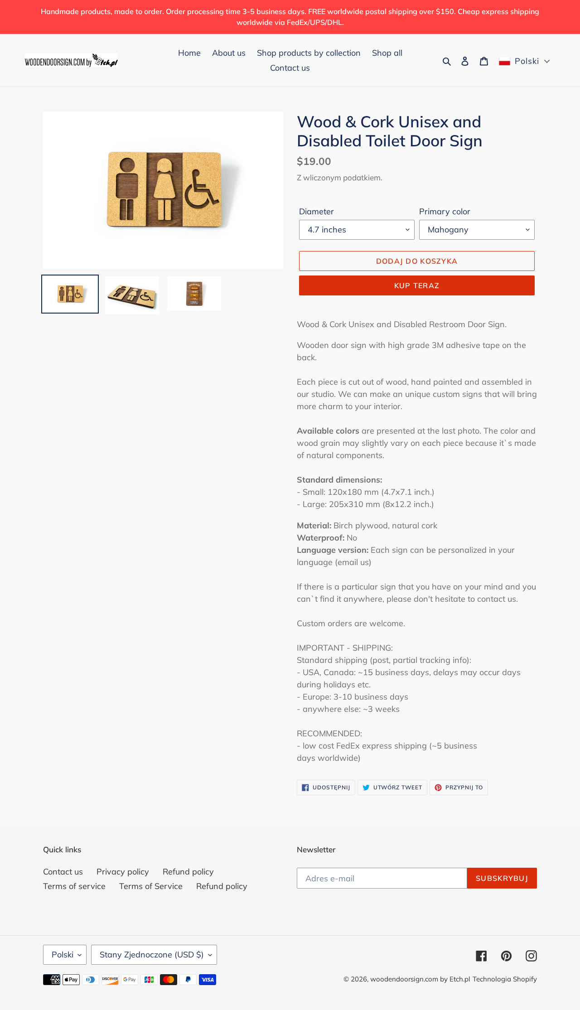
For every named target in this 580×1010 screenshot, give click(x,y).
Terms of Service (151, 886)
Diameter (316, 211)
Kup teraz (417, 285)
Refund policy (188, 871)
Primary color (444, 211)
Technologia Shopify (505, 979)
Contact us (63, 871)
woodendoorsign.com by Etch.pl (420, 979)
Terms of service (74, 886)
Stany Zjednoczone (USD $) (152, 954)
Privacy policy (123, 871)
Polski (62, 954)
